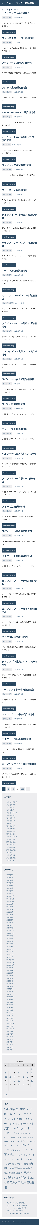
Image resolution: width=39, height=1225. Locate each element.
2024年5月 (10, 946)
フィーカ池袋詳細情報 (13, 506)
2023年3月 (10, 983)
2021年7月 (9, 1036)
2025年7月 (10, 909)
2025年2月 (10, 922)
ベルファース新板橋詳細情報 (17, 556)
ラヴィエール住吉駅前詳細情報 (18, 379)
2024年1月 (9, 957)
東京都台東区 (7, 17)
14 (23, 1077)
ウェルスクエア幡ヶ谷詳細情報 (18, 714)
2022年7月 (10, 1005)
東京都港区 (6, 145)
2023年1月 (9, 989)
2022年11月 (10, 994)
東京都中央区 (11, 805)
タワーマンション (12, 1145)
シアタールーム (26, 1141)
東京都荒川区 (11, 852)
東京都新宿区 (7, 433)
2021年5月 (9, 1042)
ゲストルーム (21, 1137)
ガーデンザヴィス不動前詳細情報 (19, 763)
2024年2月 (10, 954)
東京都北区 (10, 810)
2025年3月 (10, 920)
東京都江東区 (7, 384)
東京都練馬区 (11, 850)
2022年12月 (10, 991)
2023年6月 (10, 975)
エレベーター (18, 1128)
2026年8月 (10, 875)
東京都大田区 (11, 823)
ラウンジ (19, 1163)
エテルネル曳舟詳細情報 (14, 270)
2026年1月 (9, 893)
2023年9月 (10, 968)
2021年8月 (9, 1034)
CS (30, 1109)
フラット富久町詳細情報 (14, 428)
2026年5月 (10, 883)
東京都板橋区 (7, 535)
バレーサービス (16, 1155)
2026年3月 (10, 888)
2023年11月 (10, 962)
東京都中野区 (11, 807)
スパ (33, 1141)
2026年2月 (10, 891)
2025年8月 (10, 907)
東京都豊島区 (7, 67)
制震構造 (22, 1168)
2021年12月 (10, 1023)
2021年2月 (9, 1050)
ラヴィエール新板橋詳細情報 (17, 531)
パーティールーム (27, 1155)
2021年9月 (9, 1031)
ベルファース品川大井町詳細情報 (19, 453)
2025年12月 (10, 896)
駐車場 (25, 1182)
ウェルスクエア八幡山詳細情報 (18, 37)
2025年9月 (10, 904)
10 (6, 1077)
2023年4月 (10, 981)
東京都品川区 (7, 250)
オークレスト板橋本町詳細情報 (18, 689)
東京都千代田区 (8, 303)
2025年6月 (10, 912)
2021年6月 (9, 1039)
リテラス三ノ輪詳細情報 (14, 189)
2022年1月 (9, 1021)
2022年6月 (10, 1007)
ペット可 (25, 1159)
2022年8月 (10, 1002)
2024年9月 (10, 936)
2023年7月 (10, 973)
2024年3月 (10, 952)
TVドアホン (17, 1118)
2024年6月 (10, 944)
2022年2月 (10, 1018)
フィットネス (9, 1159)
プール (17, 1159)
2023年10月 (10, 965)
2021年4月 (9, 1044)
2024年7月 (10, 941)
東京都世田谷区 (11, 802)
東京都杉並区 (7, 42)
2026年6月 (10, 880)
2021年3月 (9, 1047)
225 (22, 789)
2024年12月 (10, 928)
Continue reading (8, 32)
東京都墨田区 (7, 275)
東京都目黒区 (7, 743)
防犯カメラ (14, 1182)
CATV (25, 1109)
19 (14, 1081)
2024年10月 (10, 933)
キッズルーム (11, 1137)
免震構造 (27, 1164)
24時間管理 (11, 1109)
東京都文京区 (7, 331)
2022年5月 (10, 1010)
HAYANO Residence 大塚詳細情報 (18, 112)
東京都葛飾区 (11, 855)
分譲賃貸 (14, 1168)
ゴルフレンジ (17, 1141)
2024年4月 (10, 949)
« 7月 (6, 1095)
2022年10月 (10, 997)
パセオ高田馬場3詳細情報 (15, 636)
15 (27, 1077)
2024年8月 (10, 938)
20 (19, 1081)
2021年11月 (10, 1026)
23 (32, 1081)
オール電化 (20, 1133)
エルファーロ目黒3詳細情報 (16, 739)
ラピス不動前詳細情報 (13, 404)
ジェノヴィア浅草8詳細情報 (16, 165)
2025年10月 (10, 901)
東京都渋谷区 (7, 719)
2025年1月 (9, 925)
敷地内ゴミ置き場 (18, 1177)
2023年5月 (10, 978)
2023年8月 (10, 970)
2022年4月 (10, 1013)
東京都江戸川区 (11, 836)
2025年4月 (10, 917)
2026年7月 (10, 877)
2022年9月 (10, 999)
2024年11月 (10, 930)
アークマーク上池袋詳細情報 (17, 62)
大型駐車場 (15, 1173)
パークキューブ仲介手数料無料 (18, 3)
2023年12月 (10, 960)
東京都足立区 (11, 860)
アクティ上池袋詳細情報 (14, 87)
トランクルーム (17, 1150)
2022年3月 (10, 1015)
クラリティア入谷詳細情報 (16, 13)
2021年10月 (10, 1029)
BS (20, 1109)
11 (10, 1077)
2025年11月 (10, 899)
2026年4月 (10, 885)
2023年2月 (10, 986)
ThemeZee (23, 1222)
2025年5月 (10, 915)
